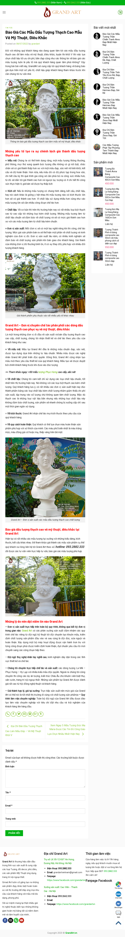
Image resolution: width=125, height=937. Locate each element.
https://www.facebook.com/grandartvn (76, 904)
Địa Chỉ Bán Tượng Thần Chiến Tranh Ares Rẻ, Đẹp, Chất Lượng (111, 57)
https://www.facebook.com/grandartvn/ (67, 880)
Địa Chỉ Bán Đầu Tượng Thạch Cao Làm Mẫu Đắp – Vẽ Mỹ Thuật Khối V (23, 731)
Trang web (10, 819)
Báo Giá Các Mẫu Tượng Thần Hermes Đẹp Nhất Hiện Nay (111, 103)
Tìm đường (118, 888)
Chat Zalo (118, 898)
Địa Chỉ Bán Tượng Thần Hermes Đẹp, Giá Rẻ (111, 88)
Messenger (118, 907)
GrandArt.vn (71, 933)
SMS (118, 917)
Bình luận (9, 766)
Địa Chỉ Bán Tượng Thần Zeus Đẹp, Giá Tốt (110, 134)
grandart (35, 43)
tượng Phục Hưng (47, 372)
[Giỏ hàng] (120, 12)
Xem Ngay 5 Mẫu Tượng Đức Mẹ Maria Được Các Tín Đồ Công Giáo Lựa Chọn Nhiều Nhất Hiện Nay (66, 730)
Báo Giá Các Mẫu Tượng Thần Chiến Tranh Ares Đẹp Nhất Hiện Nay (111, 39)
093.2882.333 (43, 2)
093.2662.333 (73, 2)
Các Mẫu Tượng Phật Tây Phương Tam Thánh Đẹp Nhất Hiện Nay (111, 149)
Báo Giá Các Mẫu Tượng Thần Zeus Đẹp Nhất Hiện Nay (111, 119)
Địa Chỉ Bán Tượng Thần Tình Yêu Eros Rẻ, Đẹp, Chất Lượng (111, 73)
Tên (8, 792)
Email (8, 805)
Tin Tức (9, 28)
